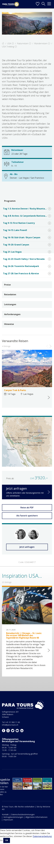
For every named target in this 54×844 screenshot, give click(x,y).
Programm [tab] (10, 200)
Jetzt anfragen (27, 546)
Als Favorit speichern (27, 515)
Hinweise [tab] (9, 324)
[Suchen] (43, 4)
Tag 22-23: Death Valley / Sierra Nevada (24, 259)
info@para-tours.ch (10, 725)
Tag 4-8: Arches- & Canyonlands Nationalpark (27, 215)
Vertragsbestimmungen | (14, 817)
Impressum (8, 819)
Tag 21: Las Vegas (12, 251)
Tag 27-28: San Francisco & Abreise (21, 273)
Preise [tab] (7, 284)
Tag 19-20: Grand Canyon (16, 244)
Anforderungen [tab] (12, 314)
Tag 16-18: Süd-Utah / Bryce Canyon (21, 237)
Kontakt (5, 814)
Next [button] (46, 24)
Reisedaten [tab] (10, 294)
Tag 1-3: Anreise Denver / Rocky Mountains (25, 208)
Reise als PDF (27, 507)
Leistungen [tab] (10, 304)
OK (6, 840)
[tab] (27, 208)
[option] (27, 23)
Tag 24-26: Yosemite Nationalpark (21, 266)
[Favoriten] (37, 4)
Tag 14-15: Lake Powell (15, 230)
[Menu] (49, 4)
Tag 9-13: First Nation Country (19, 223)
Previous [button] (7, 24)
